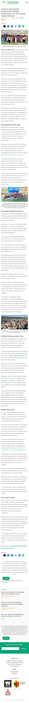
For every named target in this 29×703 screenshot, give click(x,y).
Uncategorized (4, 581)
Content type (8, 580)
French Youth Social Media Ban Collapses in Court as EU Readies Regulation (12, 604)
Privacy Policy (14, 671)
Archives (14, 673)
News (21, 580)
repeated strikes (19, 355)
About (14, 669)
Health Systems (5, 18)
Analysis (3, 618)
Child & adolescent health (8, 596)
